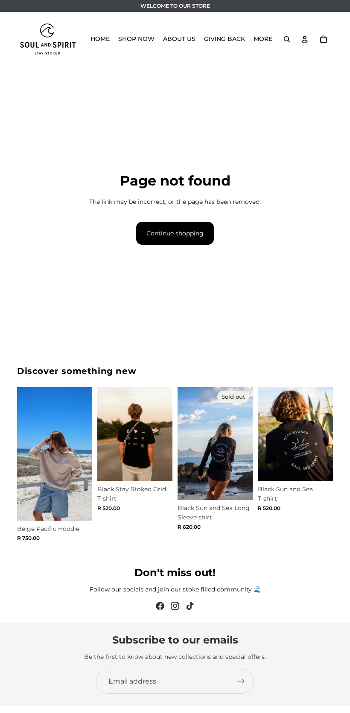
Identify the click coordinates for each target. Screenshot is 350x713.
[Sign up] (241, 681)
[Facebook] (160, 606)
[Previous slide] (26, 453)
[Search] (286, 39)
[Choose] (79, 507)
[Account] (304, 39)
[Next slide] (82, 453)
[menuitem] (263, 39)
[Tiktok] (190, 606)
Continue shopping (175, 233)
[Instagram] (175, 606)
